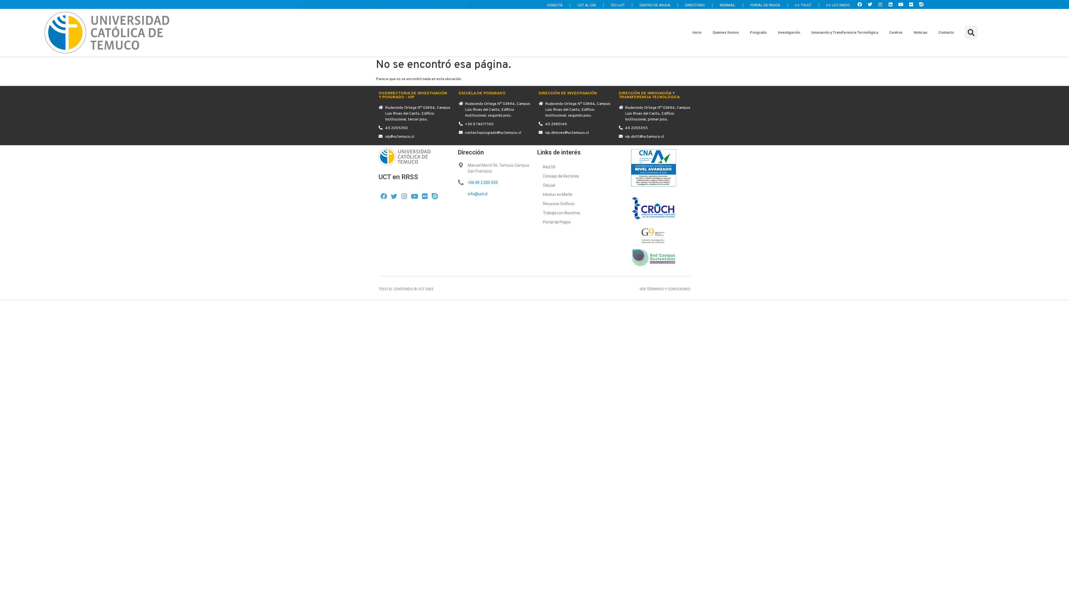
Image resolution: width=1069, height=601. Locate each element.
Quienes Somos (726, 32)
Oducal (549, 185)
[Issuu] (921, 4)
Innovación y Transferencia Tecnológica (844, 32)
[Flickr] (911, 4)
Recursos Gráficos (559, 203)
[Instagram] (880, 4)
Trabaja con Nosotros (561, 213)
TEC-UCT (618, 5)
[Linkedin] (890, 4)
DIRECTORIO (695, 5)
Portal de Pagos (557, 222)
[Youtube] (900, 4)
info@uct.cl (477, 194)
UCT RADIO (841, 5)
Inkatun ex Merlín (558, 194)
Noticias (920, 32)
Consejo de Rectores (561, 176)
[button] (971, 32)
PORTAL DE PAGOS (765, 5)
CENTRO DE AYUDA (654, 5)
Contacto (946, 32)
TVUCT (806, 5)
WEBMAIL (727, 5)
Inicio (697, 32)
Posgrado (758, 32)
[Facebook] (859, 4)
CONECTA (555, 5)
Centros (896, 32)
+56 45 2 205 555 (483, 182)
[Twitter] (870, 4)
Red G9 (549, 167)
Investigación (789, 32)
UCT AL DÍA (586, 5)
